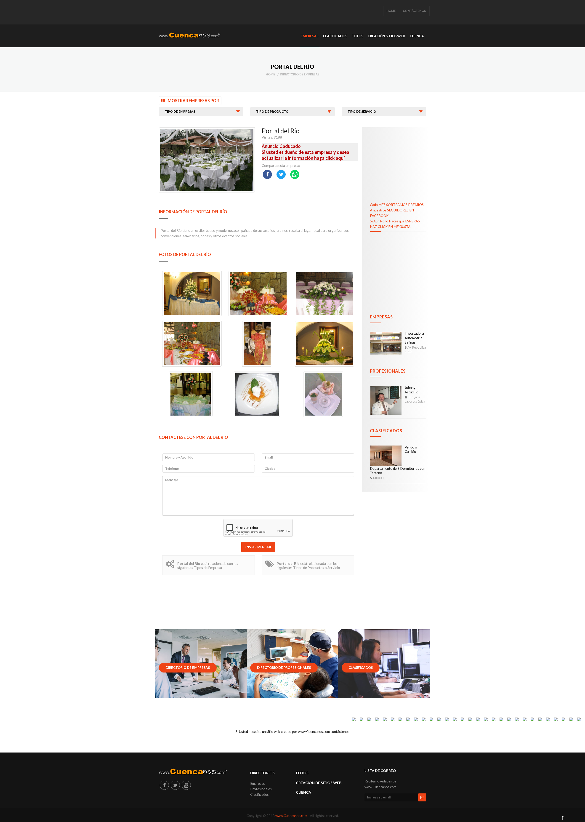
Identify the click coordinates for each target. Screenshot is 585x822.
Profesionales (388, 371)
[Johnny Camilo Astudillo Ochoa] (386, 400)
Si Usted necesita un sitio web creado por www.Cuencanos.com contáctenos (292, 731)
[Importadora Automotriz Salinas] (386, 343)
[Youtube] (186, 785)
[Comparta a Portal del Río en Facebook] (267, 174)
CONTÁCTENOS (414, 11)
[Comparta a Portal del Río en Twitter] (281, 174)
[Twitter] (175, 785)
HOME (391, 11)
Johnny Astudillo (411, 389)
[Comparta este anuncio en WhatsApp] (294, 174)
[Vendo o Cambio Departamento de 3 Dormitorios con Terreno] (386, 455)
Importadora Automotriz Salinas (414, 337)
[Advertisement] (242, 12)
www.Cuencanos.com (291, 816)
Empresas (381, 316)
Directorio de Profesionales (284, 667)
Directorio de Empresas (299, 74)
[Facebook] (164, 785)
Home (270, 74)
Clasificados (386, 430)
